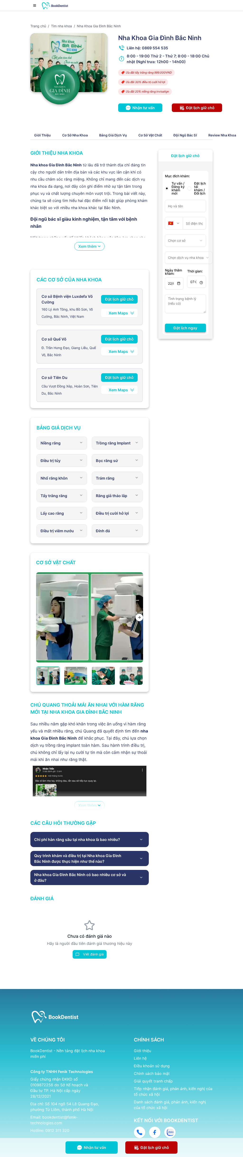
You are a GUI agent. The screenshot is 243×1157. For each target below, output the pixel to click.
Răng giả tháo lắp (111, 495)
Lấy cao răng (52, 513)
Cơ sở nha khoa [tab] (75, 135)
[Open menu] (34, 5)
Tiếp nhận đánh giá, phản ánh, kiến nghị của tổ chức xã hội (173, 1091)
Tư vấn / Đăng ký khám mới (178, 188)
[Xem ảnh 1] (48, 675)
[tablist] (135, 135)
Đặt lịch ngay (185, 328)
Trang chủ (38, 26)
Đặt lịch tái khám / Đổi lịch (200, 188)
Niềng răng (51, 443)
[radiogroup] (185, 188)
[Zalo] (170, 1132)
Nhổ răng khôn (54, 478)
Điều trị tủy (51, 460)
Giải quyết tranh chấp (153, 1081)
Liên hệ (140, 1058)
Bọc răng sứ (107, 460)
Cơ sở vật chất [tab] (150, 135)
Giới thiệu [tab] (42, 135)
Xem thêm (87, 246)
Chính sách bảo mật (152, 1073)
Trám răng (105, 478)
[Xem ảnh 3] (103, 675)
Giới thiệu (142, 1050)
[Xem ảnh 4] (131, 675)
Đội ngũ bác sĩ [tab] (185, 135)
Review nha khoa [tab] (222, 135)
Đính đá (103, 530)
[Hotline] (139, 1132)
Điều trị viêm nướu (57, 530)
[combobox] (174, 223)
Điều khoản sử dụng (152, 1066)
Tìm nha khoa (61, 26)
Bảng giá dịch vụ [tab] (113, 135)
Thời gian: (195, 271)
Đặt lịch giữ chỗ (119, 299)
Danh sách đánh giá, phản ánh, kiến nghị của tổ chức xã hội (170, 1105)
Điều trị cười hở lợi (112, 513)
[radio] (167, 188)
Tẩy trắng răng (54, 495)
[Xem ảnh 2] (76, 675)
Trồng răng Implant (113, 443)
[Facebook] (154, 1132)
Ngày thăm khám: (173, 272)
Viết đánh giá (93, 954)
